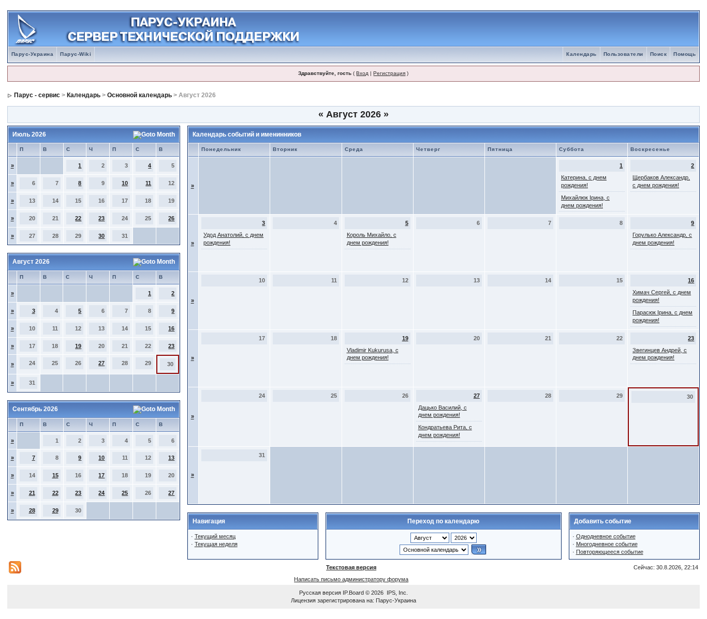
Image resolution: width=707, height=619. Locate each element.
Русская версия (320, 593)
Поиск (658, 54)
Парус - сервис (37, 95)
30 (101, 236)
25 (125, 493)
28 (32, 510)
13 (171, 458)
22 (78, 218)
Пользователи (623, 54)
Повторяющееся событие (609, 552)
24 (101, 493)
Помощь (684, 54)
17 (101, 475)
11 (148, 183)
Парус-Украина (32, 54)
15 (55, 475)
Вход (362, 73)
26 (171, 218)
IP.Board (353, 593)
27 (101, 363)
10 (125, 183)
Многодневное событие (607, 544)
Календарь (581, 54)
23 (101, 218)
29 (55, 510)
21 (32, 493)
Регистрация (389, 73)
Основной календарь (139, 95)
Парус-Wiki (75, 54)
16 (171, 328)
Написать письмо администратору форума (351, 579)
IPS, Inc (396, 593)
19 (78, 346)
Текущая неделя (216, 544)
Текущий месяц (215, 536)
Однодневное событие (606, 536)
